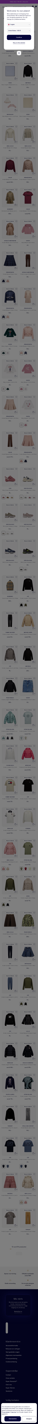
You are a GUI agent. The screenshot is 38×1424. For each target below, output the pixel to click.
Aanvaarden (13, 1419)
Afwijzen (29, 1419)
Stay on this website (19, 43)
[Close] (19, 53)
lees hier (13, 1412)
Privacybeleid (6, 1412)
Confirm (19, 37)
